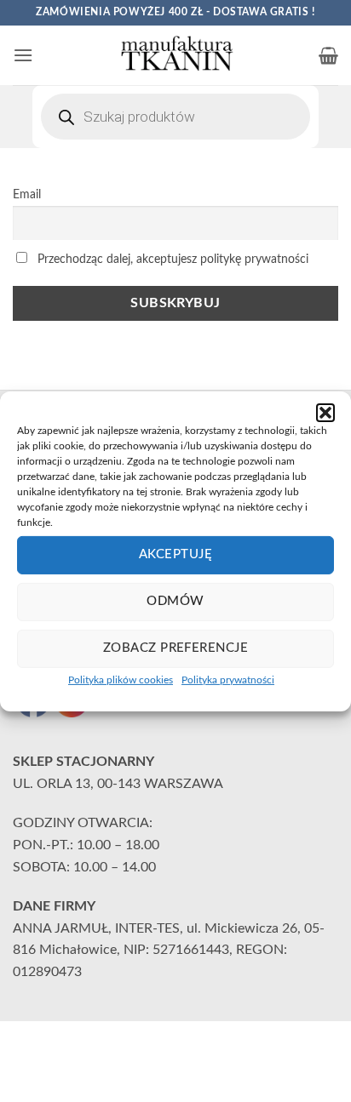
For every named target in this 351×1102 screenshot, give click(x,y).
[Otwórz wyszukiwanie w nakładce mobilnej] (175, 116)
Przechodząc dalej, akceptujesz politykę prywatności (171, 259)
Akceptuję (175, 554)
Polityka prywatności (227, 679)
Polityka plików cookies (120, 679)
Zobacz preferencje (175, 648)
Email (27, 194)
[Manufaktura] (175, 55)
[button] (325, 411)
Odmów (175, 601)
